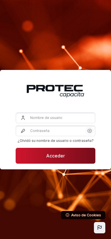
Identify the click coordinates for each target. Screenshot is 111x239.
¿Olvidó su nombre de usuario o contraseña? (56, 140)
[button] (99, 227)
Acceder (55, 156)
